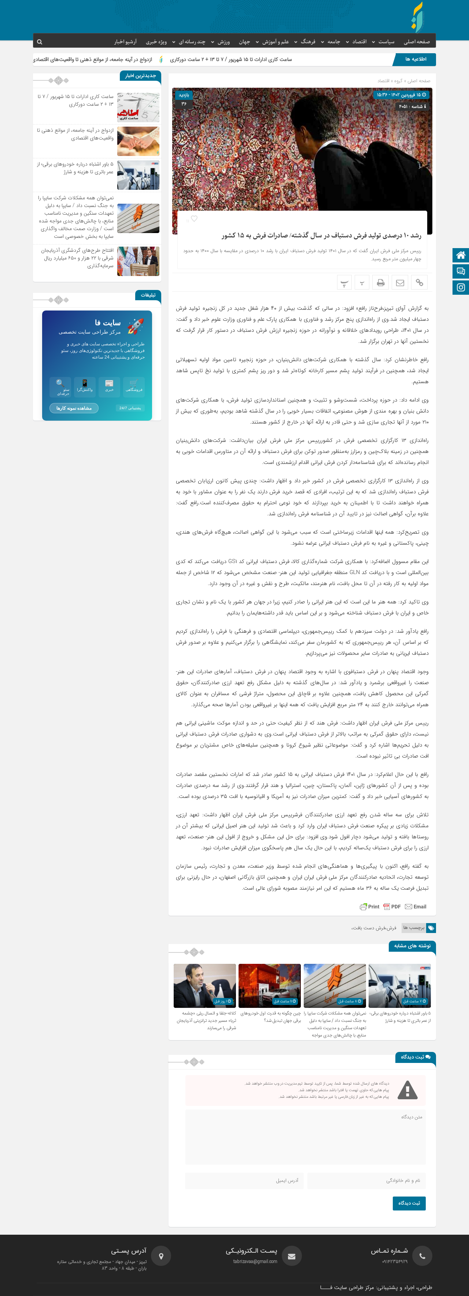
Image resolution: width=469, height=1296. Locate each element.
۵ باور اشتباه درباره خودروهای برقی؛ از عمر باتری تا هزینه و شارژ (400, 1017)
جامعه (334, 42)
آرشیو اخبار (125, 42)
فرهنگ (308, 42)
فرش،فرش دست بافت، (373, 928)
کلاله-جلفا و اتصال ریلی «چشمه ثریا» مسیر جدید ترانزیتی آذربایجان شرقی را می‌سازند (206, 1021)
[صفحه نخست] (461, 256)
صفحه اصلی (417, 42)
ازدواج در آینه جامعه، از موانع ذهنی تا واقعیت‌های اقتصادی (141, 59)
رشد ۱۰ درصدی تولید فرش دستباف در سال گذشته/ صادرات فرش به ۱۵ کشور (321, 236)
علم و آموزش (275, 42)
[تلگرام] (461, 272)
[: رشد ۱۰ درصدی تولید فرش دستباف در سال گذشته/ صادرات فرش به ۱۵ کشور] (400, 282)
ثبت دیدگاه (409, 1203)
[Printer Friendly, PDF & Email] (393, 906)
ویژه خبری (156, 42)
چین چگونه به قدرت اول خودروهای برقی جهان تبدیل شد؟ (270, 1017)
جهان (244, 42)
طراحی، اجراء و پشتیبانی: (376, 1287)
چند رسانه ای (192, 42)
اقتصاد (359, 42)
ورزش (224, 42)
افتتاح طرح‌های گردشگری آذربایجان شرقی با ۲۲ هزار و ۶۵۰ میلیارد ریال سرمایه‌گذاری (77, 258)
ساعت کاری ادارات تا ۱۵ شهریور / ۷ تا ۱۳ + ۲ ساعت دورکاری (281, 59)
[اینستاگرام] (461, 288)
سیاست (386, 42)
